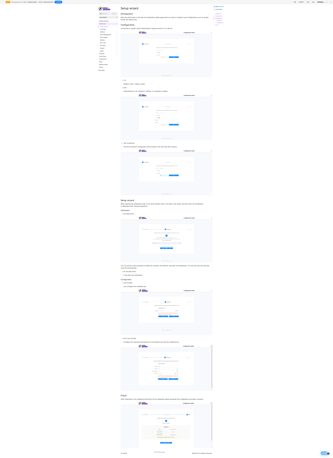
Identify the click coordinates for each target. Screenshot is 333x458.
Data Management (105, 34)
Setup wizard (104, 26)
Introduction (218, 13)
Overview (103, 29)
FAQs (100, 62)
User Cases (102, 56)
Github (101, 67)
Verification (219, 20)
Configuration (218, 16)
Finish (216, 25)
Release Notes (103, 64)
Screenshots (103, 59)
